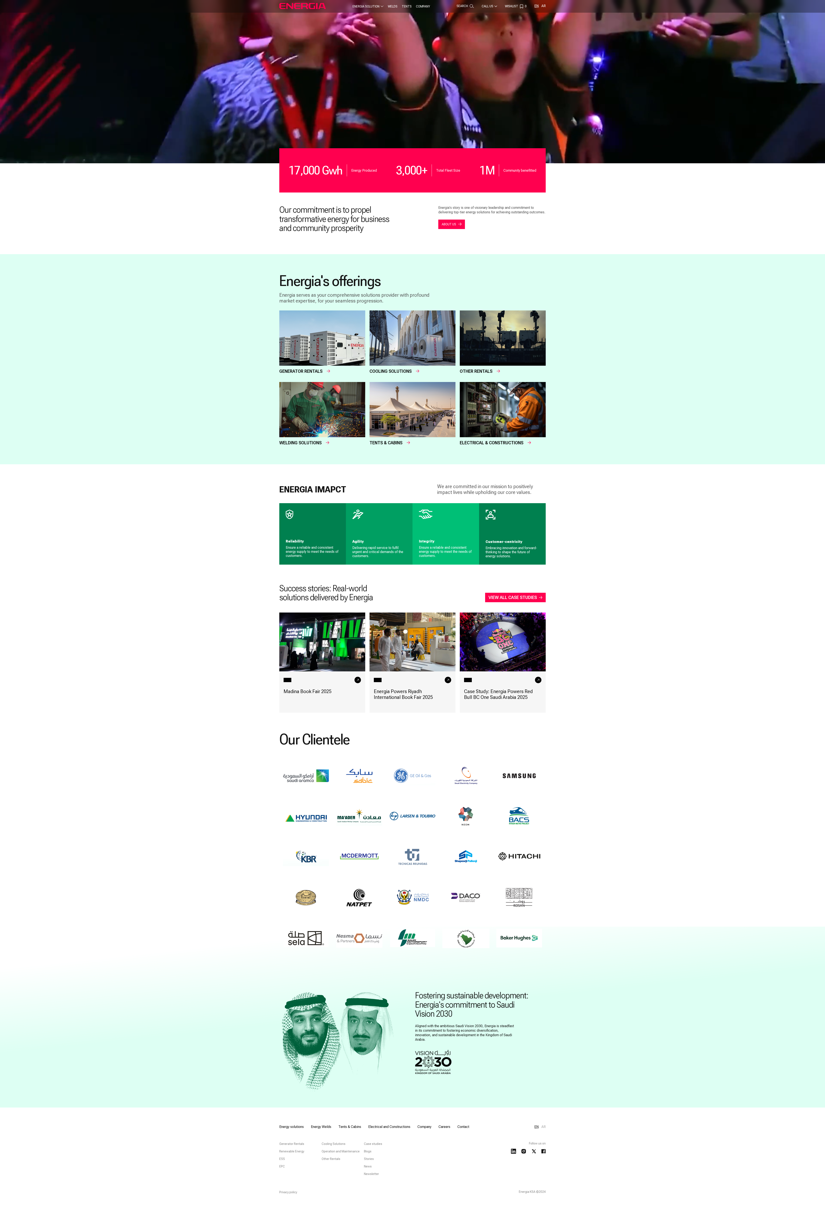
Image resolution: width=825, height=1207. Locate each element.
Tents (407, 6)
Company (423, 6)
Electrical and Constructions (389, 1127)
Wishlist (516, 6)
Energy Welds (321, 1127)
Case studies (373, 1144)
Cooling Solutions (333, 1144)
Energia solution (366, 6)
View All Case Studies (513, 597)
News (368, 1166)
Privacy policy (288, 1192)
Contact (463, 1127)
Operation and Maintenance (341, 1151)
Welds (392, 6)
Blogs (367, 1151)
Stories (369, 1159)
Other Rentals (331, 1159)
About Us (449, 224)
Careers (444, 1127)
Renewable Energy (291, 1151)
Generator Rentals (291, 1144)
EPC (282, 1166)
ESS (282, 1159)
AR (543, 6)
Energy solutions (291, 1127)
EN (536, 6)
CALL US (487, 6)
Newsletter (371, 1174)
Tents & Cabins (349, 1127)
